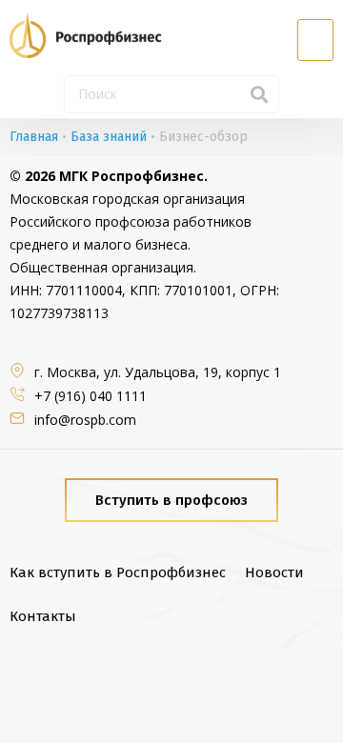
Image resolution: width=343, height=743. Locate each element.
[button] (315, 40)
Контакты (43, 616)
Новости (274, 572)
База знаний (109, 137)
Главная (34, 137)
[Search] (259, 94)
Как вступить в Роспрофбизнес (118, 572)
